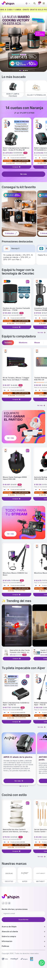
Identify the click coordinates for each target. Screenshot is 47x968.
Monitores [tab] (23, 342)
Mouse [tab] (37, 342)
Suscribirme (23, 919)
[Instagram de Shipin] (6, 903)
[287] (19, 213)
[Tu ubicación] (28, 3)
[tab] (20, 786)
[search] (34, 3)
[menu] (43, 3)
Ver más (23, 174)
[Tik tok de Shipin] (3, 903)
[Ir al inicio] (8, 3)
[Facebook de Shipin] (9, 903)
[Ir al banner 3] (23, 70)
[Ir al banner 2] (21, 70)
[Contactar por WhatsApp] (42, 963)
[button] (17, 625)
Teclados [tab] (8, 342)
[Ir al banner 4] (25, 70)
